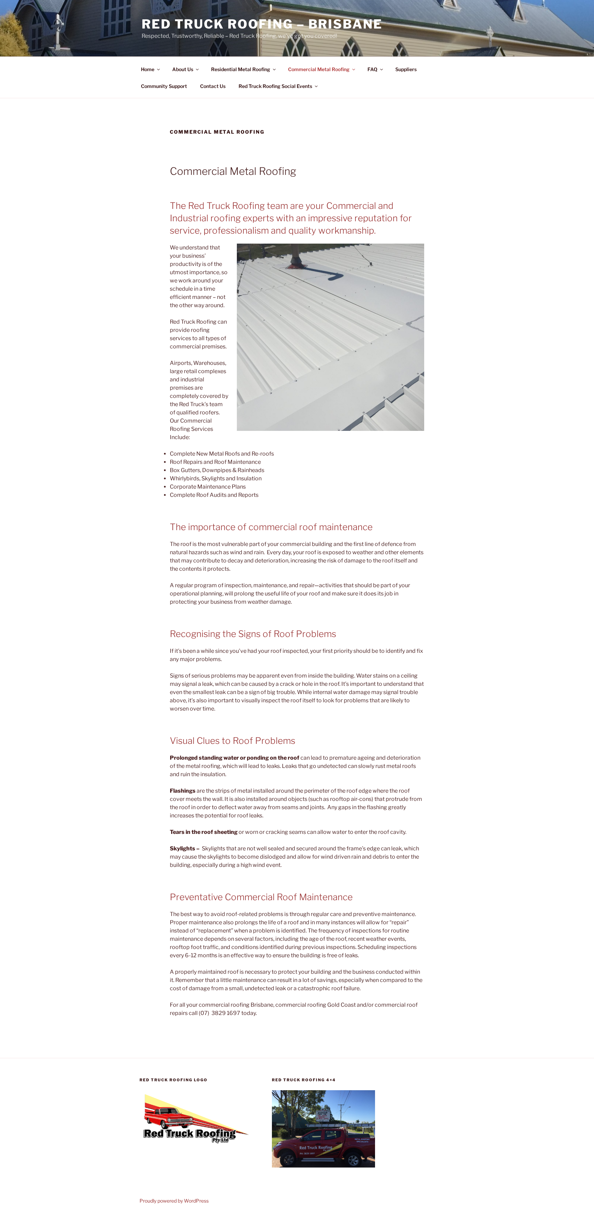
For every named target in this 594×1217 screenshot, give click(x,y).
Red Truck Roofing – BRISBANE (262, 24)
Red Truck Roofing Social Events (275, 86)
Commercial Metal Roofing (319, 69)
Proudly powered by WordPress (174, 1201)
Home (147, 69)
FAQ (372, 69)
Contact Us (213, 86)
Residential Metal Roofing (240, 69)
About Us (182, 69)
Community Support (164, 86)
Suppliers (406, 69)
